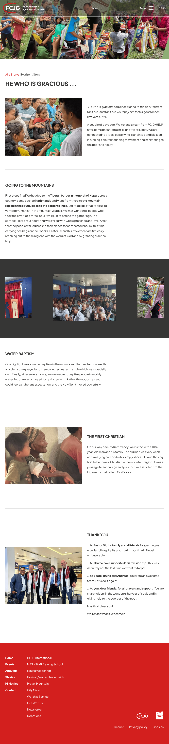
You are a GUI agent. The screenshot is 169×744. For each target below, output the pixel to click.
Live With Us (35, 703)
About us (11, 670)
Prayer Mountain (38, 683)
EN (164, 8)
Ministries (11, 683)
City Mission (35, 690)
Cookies (158, 727)
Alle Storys (12, 74)
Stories (10, 677)
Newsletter (34, 709)
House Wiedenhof (39, 670)
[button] (9, 307)
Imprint (119, 727)
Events (10, 664)
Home (9, 658)
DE (160, 8)
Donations (34, 716)
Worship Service (38, 696)
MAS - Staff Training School (45, 664)
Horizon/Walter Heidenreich (45, 677)
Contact (11, 690)
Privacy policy (138, 727)
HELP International (39, 658)
